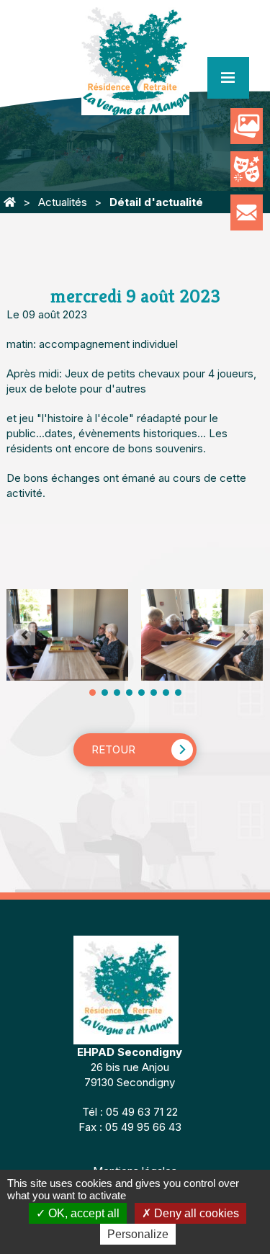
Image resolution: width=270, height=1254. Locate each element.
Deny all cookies (195, 1213)
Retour (113, 749)
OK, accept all (82, 1213)
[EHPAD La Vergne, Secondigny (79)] (10, 202)
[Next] (245, 634)
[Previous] (24, 634)
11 (153, 692)
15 (178, 692)
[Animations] (246, 169)
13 (166, 692)
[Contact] (246, 212)
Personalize (137, 1234)
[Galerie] (246, 126)
